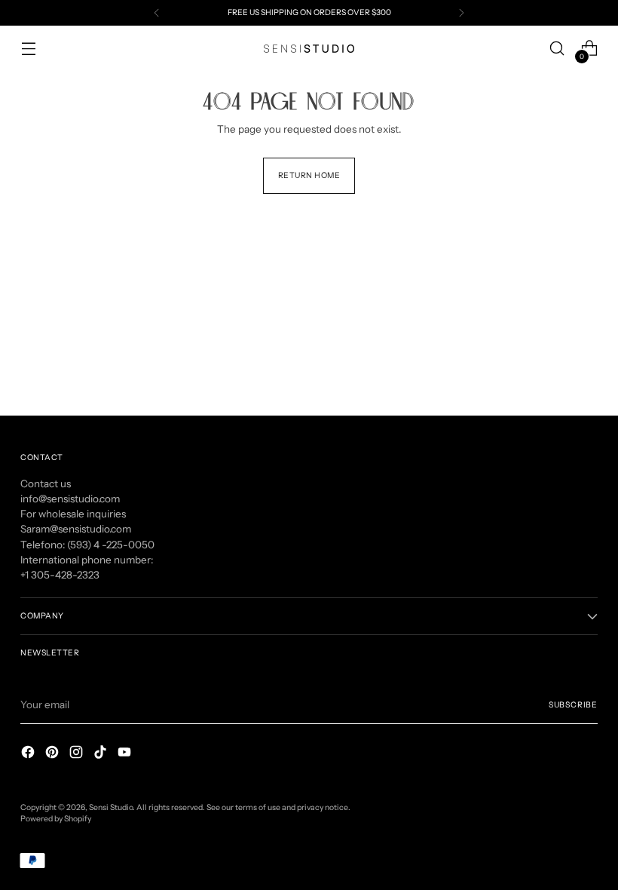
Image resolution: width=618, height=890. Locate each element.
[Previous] (156, 13)
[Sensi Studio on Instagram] (78, 753)
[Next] (461, 13)
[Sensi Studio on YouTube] (126, 753)
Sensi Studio (111, 807)
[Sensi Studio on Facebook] (29, 753)
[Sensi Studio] (309, 48)
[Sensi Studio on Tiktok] (102, 753)
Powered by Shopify (55, 819)
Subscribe (573, 705)
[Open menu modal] (28, 48)
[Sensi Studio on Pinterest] (53, 753)
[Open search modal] (557, 48)
